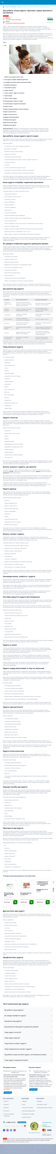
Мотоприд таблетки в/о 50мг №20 (25, 893)
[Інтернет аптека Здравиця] (4, 1122)
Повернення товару (28, 1114)
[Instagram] (14, 1130)
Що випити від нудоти (10, 85)
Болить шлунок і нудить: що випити (14, 93)
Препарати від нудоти (10, 119)
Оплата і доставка (27, 1107)
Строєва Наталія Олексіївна (13, 19)
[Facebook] (4, 1130)
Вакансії (6, 1107)
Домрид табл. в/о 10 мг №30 (42, 890)
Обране (24, 1101)
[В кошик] (15, 902)
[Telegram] (11, 1130)
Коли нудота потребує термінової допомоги (16, 79)
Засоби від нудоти (8, 128)
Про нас (6, 1101)
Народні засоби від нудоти (11, 117)
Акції (23, 1104)
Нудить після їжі (8, 90)
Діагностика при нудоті (10, 122)
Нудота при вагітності (10, 111)
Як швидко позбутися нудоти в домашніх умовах (17, 82)
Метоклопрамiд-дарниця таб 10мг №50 (9, 894)
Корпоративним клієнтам (44, 1107)
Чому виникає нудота (10, 87)
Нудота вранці (8, 95)
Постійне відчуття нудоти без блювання (15, 103)
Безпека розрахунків (28, 1111)
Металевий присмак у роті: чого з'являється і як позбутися (39, 1076)
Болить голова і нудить (10, 98)
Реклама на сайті (42, 1104)
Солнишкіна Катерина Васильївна (15, 23)
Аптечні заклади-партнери (9, 1115)
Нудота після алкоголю (10, 114)
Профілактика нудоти (10, 125)
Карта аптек (23, 1122)
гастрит (11, 471)
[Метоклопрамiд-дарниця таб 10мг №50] (10, 886)
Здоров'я (6, 16)
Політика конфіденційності (46, 1125)
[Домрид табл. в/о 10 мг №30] (42, 884)
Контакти (6, 1111)
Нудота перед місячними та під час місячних (16, 109)
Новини (6, 1104)
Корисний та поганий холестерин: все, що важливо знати (14, 1076)
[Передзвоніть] (25, 1126)
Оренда (39, 1101)
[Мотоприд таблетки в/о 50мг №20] (26, 886)
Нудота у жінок (8, 106)
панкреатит (6, 473)
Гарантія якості (26, 1117)
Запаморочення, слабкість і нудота (13, 101)
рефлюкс (38, 471)
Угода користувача (47, 1122)
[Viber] (7, 1130)
